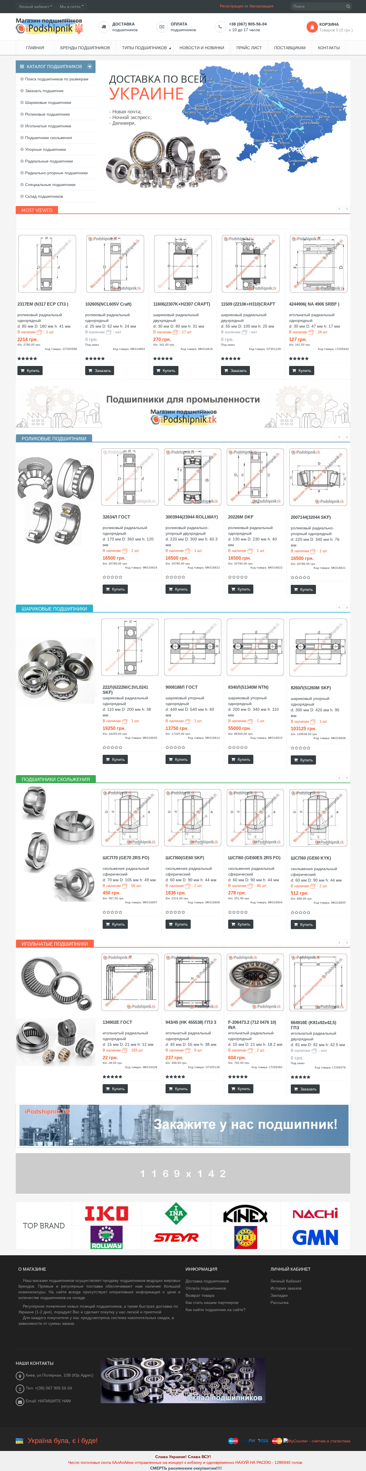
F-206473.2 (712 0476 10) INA (252, 1025)
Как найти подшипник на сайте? (216, 1309)
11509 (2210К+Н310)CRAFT (248, 304)
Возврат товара (200, 1295)
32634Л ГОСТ (116, 516)
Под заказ (92, 344)
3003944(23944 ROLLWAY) (192, 516)
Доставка (123, 24)
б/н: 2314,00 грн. (177, 898)
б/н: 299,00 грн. (176, 1062)
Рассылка (279, 1302)
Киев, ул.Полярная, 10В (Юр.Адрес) (60, 1375)
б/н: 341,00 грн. (164, 344)
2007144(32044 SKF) (311, 517)
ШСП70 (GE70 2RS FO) (126, 857)
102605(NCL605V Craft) (108, 304)
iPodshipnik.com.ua (316, 180)
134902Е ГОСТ (117, 1022)
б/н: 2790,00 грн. (29, 344)
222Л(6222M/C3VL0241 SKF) (125, 690)
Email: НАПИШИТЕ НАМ (48, 1401)
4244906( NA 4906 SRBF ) (314, 304)
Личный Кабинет (285, 1281)
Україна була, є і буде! (63, 1440)
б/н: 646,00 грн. (302, 898)
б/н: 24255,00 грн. (115, 733)
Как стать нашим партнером (212, 1302)
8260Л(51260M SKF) (311, 687)
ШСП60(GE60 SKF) (185, 857)
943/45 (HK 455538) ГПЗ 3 (191, 1022)
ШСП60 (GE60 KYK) (311, 858)
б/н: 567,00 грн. (113, 898)
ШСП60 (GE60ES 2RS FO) (254, 857)
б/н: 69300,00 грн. (240, 733)
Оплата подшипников (206, 1288)
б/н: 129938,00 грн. (304, 734)
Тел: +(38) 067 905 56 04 (49, 1388)
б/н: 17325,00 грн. (178, 733)
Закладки (279, 1295)
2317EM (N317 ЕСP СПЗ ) (42, 304)
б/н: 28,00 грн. (113, 1062)
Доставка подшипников (207, 1281)
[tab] (54, 439)
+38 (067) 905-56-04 (248, 24)
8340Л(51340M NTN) (248, 687)
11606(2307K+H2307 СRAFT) (181, 304)
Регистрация (231, 6)
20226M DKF (240, 516)
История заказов (285, 1288)
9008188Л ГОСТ (182, 687)
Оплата (179, 24)
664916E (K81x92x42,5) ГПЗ (313, 1025)
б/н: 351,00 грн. (239, 898)
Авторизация (261, 6)
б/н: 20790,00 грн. (115, 563)
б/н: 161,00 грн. (300, 344)
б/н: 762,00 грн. (239, 1062)
